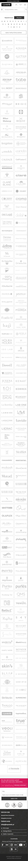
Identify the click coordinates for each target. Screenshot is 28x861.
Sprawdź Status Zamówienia (7, 815)
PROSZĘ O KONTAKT (20, 785)
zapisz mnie (14, 798)
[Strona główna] (6, 4)
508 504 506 (5, 812)
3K (24, 845)
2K (16, 849)
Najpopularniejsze (9, 17)
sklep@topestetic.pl (7, 824)
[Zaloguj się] (17, 5)
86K (7, 845)
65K (15, 845)
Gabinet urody (5, 821)
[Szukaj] (26, 9)
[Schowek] (21, 5)
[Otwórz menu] (2, 9)
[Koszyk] (25, 5)
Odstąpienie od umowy (6, 818)
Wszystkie (19, 17)
